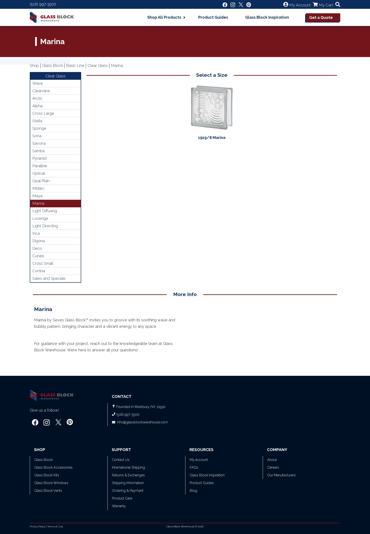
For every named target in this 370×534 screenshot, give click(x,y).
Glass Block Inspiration (267, 17)
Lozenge (40, 218)
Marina (38, 203)
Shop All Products (164, 17)
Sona (36, 136)
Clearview (41, 91)
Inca (36, 233)
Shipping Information (128, 483)
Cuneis (38, 256)
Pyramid (39, 158)
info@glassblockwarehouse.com (142, 422)
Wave (37, 83)
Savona (39, 143)
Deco (37, 248)
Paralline (39, 166)
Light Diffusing (44, 211)
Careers (273, 467)
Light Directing (45, 226)
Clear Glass (98, 65)
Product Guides (213, 17)
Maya (37, 196)
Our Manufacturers (281, 475)
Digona (38, 241)
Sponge (39, 128)
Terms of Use (55, 526)
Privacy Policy (37, 526)
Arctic (37, 98)
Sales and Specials (49, 278)
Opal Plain (41, 181)
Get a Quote (321, 17)
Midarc (38, 188)
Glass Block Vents (48, 491)
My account (199, 460)
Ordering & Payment (127, 491)
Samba (38, 151)
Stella (37, 121)
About (272, 460)
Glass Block (52, 65)
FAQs (194, 467)
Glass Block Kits (46, 475)
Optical (38, 173)
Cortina (38, 271)
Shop (34, 65)
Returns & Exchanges (128, 475)
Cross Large (43, 113)
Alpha (37, 106)
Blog (193, 491)
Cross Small (42, 263)
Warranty (119, 506)
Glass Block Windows (51, 483)
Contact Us (120, 460)
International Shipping (128, 467)
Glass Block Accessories (53, 467)
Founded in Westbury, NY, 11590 (141, 407)
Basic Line (75, 65)
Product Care (122, 498)
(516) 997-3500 (43, 4)
